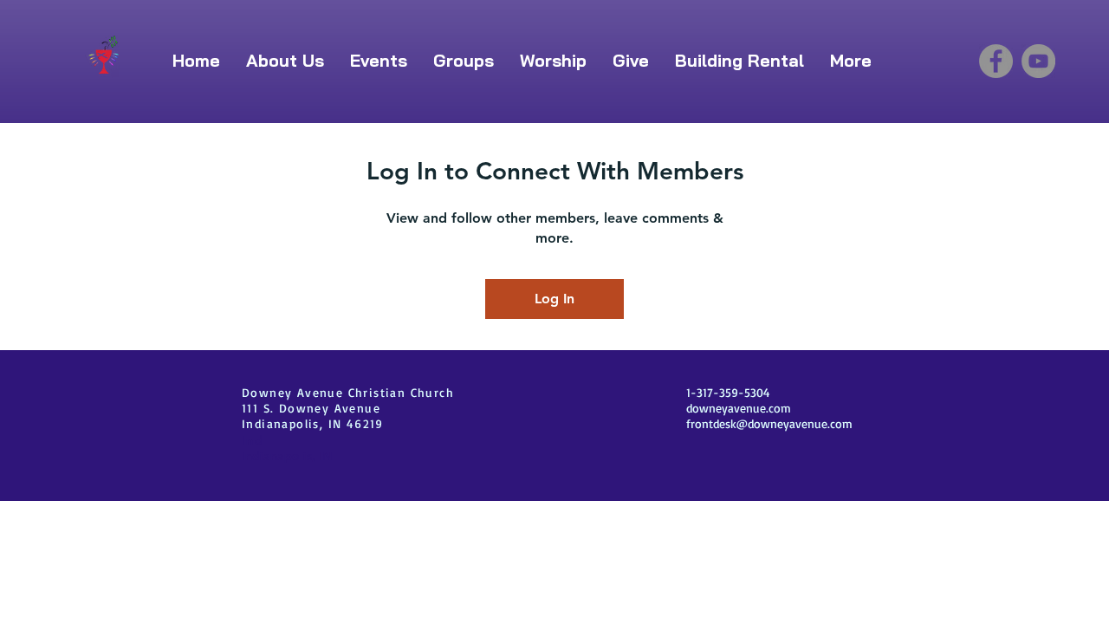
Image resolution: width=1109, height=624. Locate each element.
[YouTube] (1038, 61)
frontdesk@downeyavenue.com (769, 423)
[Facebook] (996, 61)
